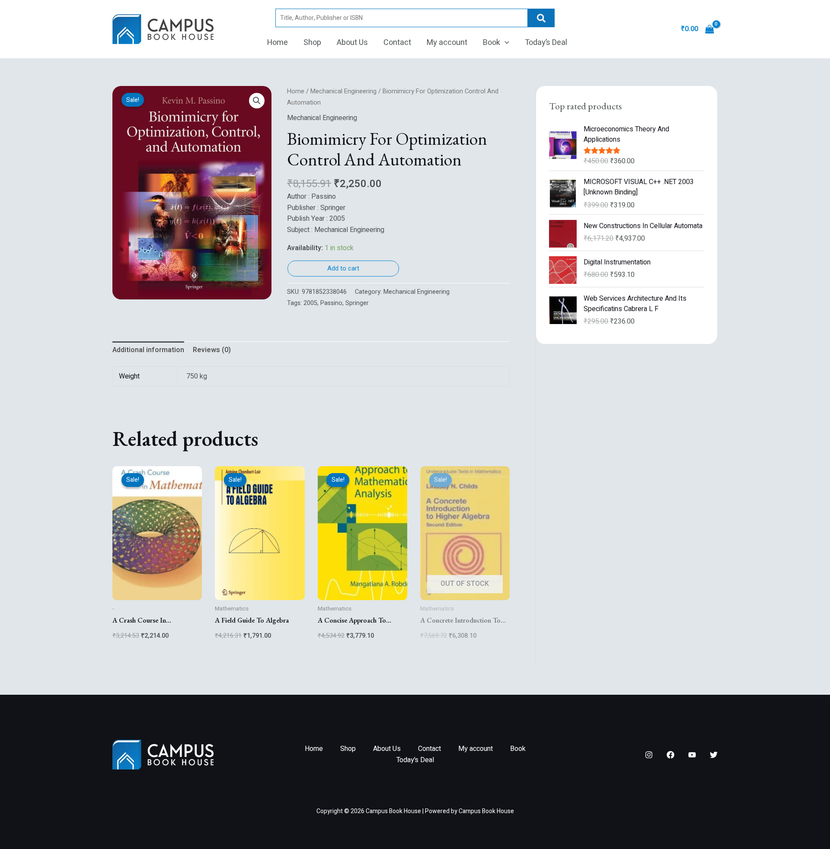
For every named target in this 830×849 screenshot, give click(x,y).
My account (447, 42)
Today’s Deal (546, 42)
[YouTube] (692, 755)
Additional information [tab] (148, 350)
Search (541, 18)
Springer (357, 303)
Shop (312, 42)
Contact (397, 42)
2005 (310, 303)
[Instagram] (649, 755)
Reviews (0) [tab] (212, 350)
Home (277, 42)
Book (491, 42)
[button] (504, 42)
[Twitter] (714, 755)
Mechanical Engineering (343, 91)
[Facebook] (670, 755)
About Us (352, 42)
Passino (331, 303)
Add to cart (343, 268)
